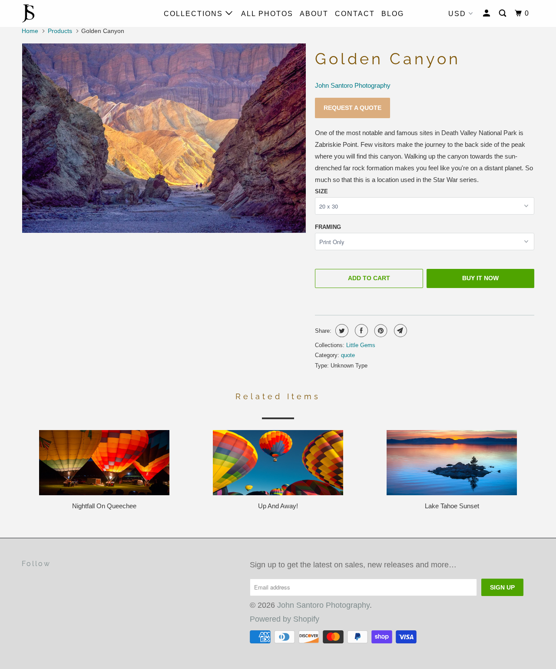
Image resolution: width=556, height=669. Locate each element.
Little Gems (360, 345)
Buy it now (480, 278)
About (314, 13)
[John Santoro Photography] (66, 13)
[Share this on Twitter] (340, 330)
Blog (392, 13)
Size (321, 191)
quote (348, 355)
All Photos (267, 13)
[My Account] (487, 13)
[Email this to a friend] (399, 330)
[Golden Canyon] (164, 138)
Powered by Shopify (284, 619)
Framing (328, 227)
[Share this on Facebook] (360, 330)
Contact (355, 13)
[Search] (503, 13)
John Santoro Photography (353, 85)
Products (60, 30)
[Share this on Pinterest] (379, 330)
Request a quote (352, 107)
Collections (194, 13)
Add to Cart (369, 278)
